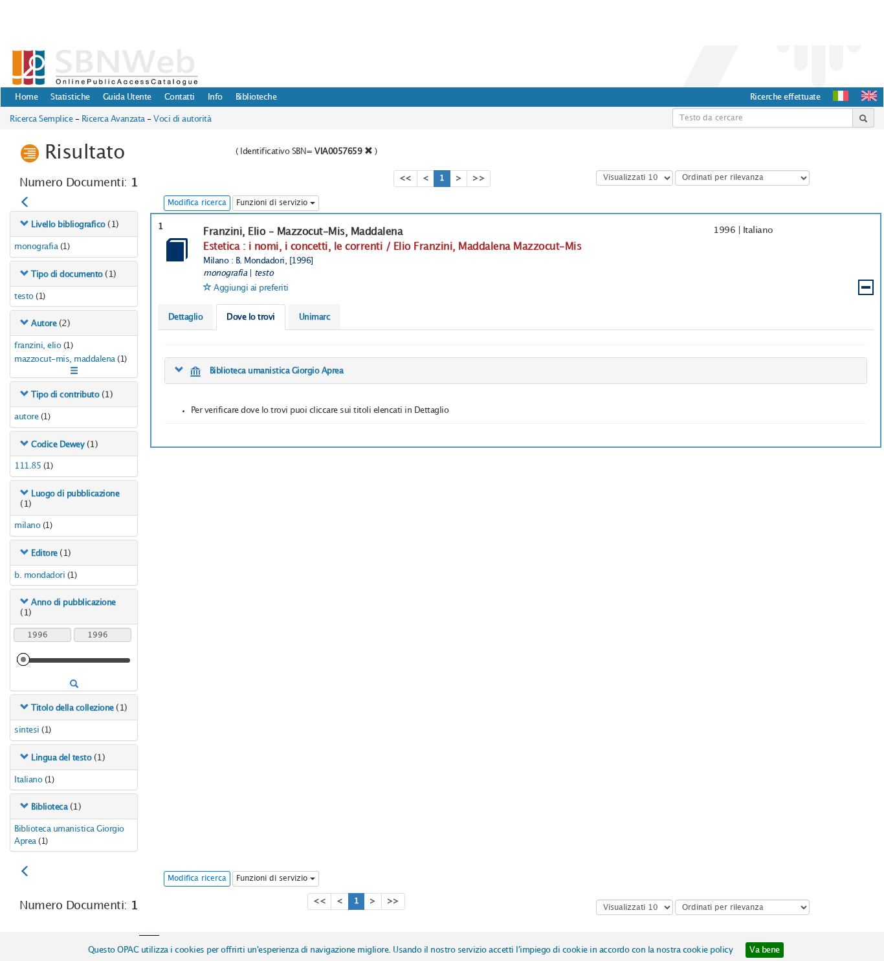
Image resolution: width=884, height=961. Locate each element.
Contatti (179, 97)
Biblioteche (256, 97)
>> (478, 178)
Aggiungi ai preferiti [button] (251, 288)
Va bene (764, 950)
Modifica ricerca (197, 202)
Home (26, 97)
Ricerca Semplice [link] (41, 119)
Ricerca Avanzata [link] (113, 119)
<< (405, 178)
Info (215, 97)
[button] (869, 95)
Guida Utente (127, 97)
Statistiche (70, 97)
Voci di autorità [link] (182, 119)
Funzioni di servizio (273, 202)
